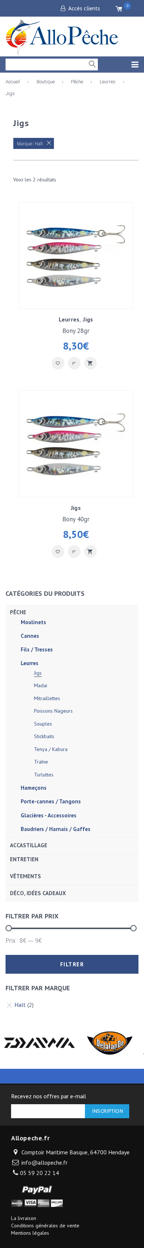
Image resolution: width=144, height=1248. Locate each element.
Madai (40, 685)
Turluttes (44, 774)
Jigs (88, 319)
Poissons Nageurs (53, 711)
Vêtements (25, 876)
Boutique (46, 81)
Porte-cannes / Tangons (51, 801)
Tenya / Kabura (51, 749)
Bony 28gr (75, 331)
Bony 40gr (75, 519)
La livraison (23, 1218)
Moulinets (33, 622)
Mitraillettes (47, 698)
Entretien (24, 859)
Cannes (30, 635)
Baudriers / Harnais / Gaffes (55, 828)
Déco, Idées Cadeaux (38, 893)
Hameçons (34, 787)
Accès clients (84, 8)
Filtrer (72, 964)
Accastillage (28, 845)
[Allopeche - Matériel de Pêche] (63, 35)
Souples (43, 723)
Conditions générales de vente (45, 1225)
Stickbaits (44, 736)
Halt (20, 1004)
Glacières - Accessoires (48, 815)
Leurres (108, 81)
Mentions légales (30, 1233)
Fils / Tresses (37, 649)
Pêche (77, 81)
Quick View (90, 363)
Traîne (41, 761)
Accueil (13, 81)
